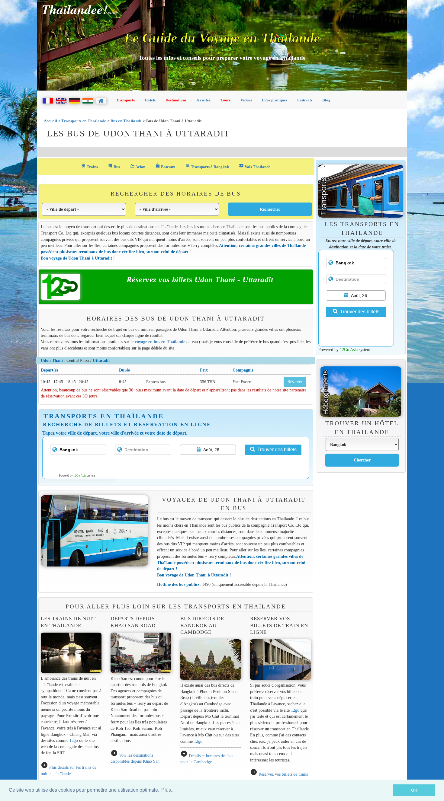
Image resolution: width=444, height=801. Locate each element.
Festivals (304, 100)
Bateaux (165, 166)
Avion (137, 166)
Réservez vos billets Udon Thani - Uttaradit (200, 279)
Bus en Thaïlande (126, 121)
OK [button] (414, 790)
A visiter (203, 100)
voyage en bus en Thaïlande (160, 341)
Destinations (176, 100)
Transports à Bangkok (207, 166)
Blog (326, 100)
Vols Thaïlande (254, 166)
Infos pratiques (274, 100)
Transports (125, 100)
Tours (225, 100)
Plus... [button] (168, 790)
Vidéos (246, 100)
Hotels (150, 100)
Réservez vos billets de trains (283, 774)
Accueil (50, 121)
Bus (114, 166)
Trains (89, 166)
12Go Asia (79, 475)
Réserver (295, 381)
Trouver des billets (277, 449)
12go (73, 740)
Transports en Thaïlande (83, 121)
